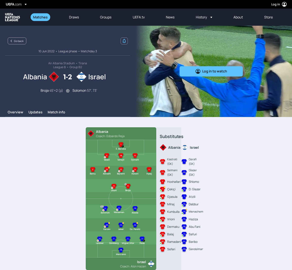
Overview (15, 112)
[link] (40, 17)
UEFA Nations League (12, 17)
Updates (35, 112)
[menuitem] (45, 17)
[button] (204, 17)
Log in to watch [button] (214, 71)
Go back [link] (19, 41)
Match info (56, 112)
